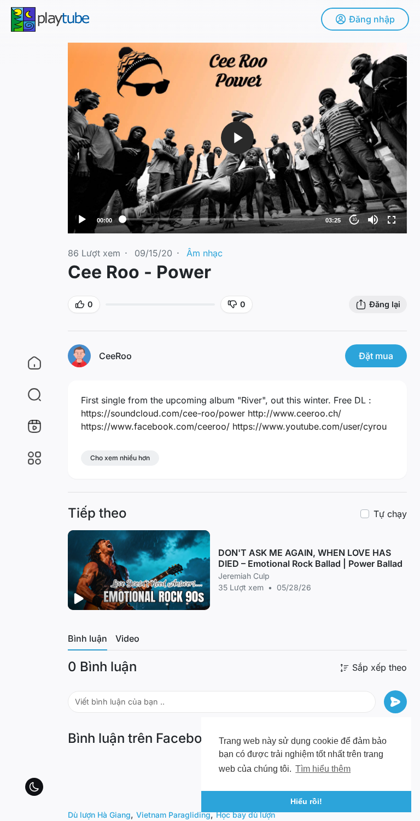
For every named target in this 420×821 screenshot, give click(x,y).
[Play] (82, 219)
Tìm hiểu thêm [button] (323, 768)
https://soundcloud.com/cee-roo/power (163, 413)
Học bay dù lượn (245, 814)
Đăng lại (384, 304)
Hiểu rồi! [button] (306, 801)
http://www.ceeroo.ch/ (294, 413)
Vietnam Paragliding (173, 814)
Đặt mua (376, 355)
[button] (27, 394)
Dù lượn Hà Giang (99, 814)
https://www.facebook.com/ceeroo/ (155, 426)
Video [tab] (127, 638)
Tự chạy (390, 513)
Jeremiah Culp (244, 575)
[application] (237, 138)
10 (354, 219)
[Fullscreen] (391, 219)
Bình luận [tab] (87, 638)
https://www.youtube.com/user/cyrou (309, 426)
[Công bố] (395, 701)
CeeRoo (115, 355)
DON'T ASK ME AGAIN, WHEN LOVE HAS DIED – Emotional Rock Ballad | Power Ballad (310, 558)
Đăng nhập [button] (372, 19)
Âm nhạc (204, 253)
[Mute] (373, 219)
